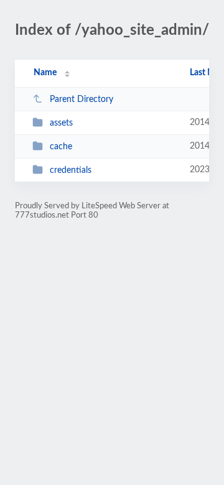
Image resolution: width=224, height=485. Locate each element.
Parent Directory (81, 99)
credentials (70, 170)
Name (45, 72)
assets (61, 123)
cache (61, 146)
